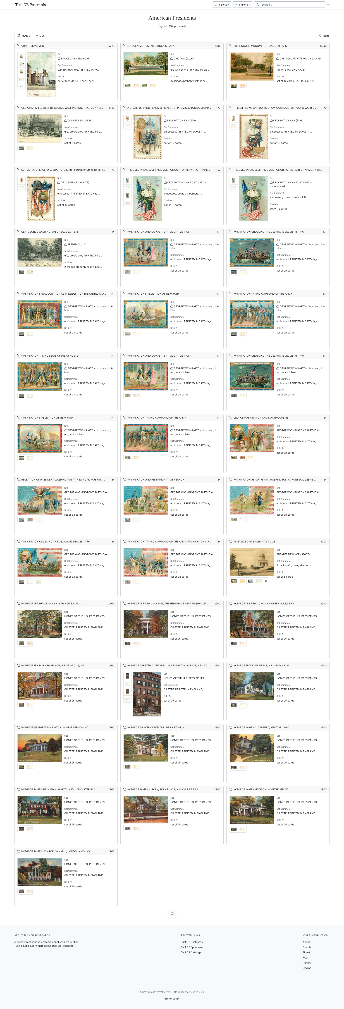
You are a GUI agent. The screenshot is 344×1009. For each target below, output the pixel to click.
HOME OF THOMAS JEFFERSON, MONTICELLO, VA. (263, 975)
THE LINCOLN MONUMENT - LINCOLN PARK (260, 45)
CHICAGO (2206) (184, 58)
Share (326, 35)
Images (25, 35)
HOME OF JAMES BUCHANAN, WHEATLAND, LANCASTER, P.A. (58, 789)
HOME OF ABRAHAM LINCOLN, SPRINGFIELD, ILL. (51, 603)
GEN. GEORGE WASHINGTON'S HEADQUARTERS (50, 231)
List (41, 35)
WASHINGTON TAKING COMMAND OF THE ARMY (262, 293)
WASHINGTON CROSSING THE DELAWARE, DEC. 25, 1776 (55, 541)
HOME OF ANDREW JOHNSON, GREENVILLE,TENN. (264, 603)
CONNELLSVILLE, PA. (80, 120)
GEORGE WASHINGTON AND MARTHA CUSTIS (260, 417)
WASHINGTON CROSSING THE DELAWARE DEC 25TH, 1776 (268, 231)
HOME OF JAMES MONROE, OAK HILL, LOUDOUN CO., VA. (56, 851)
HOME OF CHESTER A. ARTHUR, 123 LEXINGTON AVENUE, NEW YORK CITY (172, 665)
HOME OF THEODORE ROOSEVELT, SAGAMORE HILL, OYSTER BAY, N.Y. (170, 975)
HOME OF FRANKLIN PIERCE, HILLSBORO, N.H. (261, 665)
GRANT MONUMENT (33, 45)
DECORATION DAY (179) (181, 120)
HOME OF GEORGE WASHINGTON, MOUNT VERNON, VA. (55, 727)
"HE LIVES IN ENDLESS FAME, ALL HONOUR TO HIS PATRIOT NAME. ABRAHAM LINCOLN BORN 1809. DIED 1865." (195, 169)
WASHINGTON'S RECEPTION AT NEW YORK (153, 293)
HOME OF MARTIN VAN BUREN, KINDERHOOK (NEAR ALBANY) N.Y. (167, 913)
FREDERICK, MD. (77, 244)
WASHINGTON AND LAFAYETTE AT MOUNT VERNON (158, 231)
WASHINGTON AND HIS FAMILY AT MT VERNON (156, 479)
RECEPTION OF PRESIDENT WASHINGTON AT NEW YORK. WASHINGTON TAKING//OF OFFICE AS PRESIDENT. (86, 479)
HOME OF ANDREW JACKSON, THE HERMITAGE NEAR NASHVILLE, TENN (170, 603)
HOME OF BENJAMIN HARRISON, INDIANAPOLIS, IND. (53, 665)
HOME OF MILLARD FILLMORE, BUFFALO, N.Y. (260, 913)
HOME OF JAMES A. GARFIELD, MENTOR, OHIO (261, 727)
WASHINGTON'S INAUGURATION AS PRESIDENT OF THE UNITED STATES (64, 293)
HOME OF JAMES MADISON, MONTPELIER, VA (260, 789)
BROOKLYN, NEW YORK (75, 58)
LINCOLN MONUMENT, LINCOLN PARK (150, 45)
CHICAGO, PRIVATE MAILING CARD (300, 58)
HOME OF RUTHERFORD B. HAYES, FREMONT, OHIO (52, 975)
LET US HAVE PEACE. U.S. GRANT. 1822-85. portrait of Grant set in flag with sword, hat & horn (76, 169)
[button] (222, 4)
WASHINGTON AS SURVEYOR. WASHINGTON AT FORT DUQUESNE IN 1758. (278, 479)
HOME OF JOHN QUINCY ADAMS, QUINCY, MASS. (157, 851)
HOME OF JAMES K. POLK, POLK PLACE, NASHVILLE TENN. (163, 789)
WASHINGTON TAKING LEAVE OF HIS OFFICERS (49, 355)
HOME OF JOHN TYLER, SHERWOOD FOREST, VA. (51, 913)
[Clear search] (323, 5)
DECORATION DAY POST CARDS (186, 182)
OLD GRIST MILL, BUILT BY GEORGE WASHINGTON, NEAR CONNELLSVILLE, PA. (68, 107)
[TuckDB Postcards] (30, 4)
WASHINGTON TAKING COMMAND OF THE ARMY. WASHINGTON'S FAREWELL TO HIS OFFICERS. (185, 541)
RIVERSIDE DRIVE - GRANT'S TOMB (254, 541)
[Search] (257, 5)
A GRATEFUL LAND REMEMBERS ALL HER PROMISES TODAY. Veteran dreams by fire (177, 107)
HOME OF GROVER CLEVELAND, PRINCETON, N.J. (157, 727)
